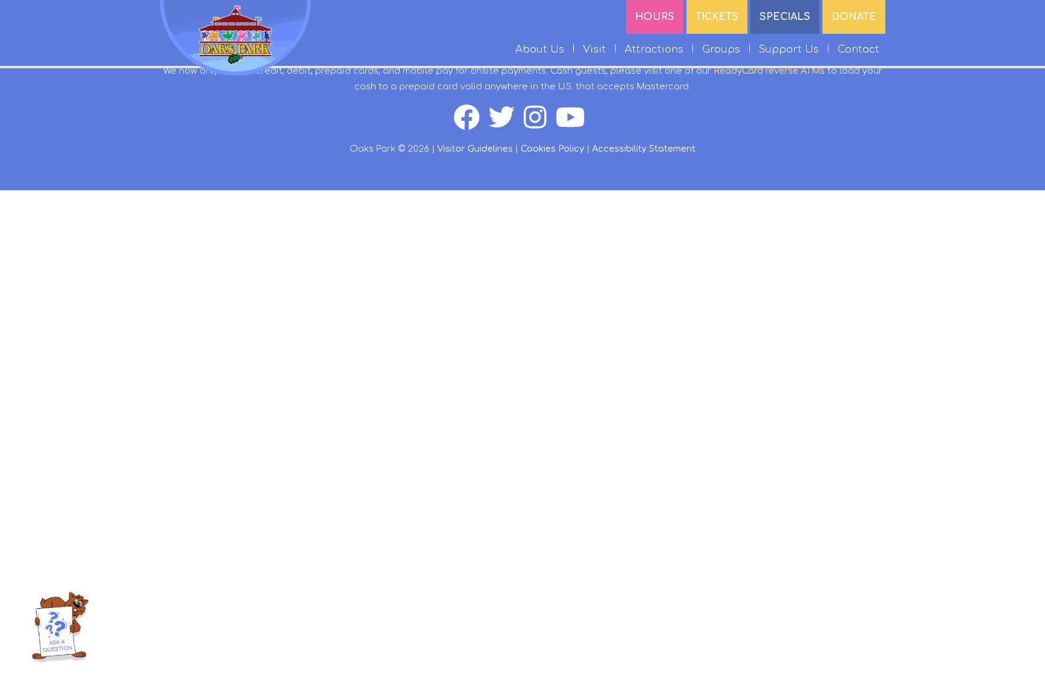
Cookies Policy (552, 148)
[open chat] (59, 626)
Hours (654, 16)
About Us (539, 49)
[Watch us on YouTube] (574, 124)
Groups (721, 49)
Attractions (654, 49)
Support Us (789, 49)
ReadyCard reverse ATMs (769, 71)
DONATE (854, 16)
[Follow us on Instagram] (540, 124)
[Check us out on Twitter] (506, 124)
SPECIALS (785, 16)
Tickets (716, 16)
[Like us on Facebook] (471, 124)
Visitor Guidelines (475, 148)
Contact (858, 49)
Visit (594, 49)
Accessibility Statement (643, 148)
